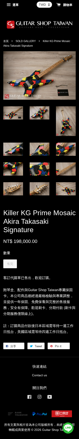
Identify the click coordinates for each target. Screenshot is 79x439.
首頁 (6, 41)
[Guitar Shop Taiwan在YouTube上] (49, 397)
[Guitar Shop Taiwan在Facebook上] (29, 397)
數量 (6, 253)
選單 (15, 5)
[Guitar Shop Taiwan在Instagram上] (39, 397)
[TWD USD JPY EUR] (44, 5)
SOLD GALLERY (26, 41)
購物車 (67, 5)
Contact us (39, 375)
